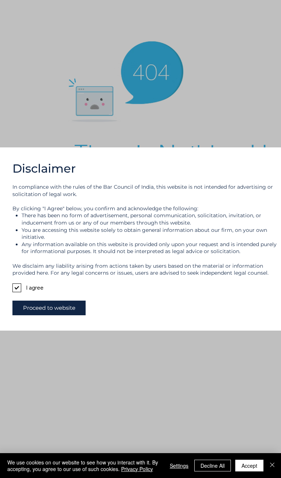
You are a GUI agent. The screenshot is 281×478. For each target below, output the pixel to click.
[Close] (272, 465)
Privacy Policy (137, 469)
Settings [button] (179, 465)
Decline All (213, 465)
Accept (249, 465)
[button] (49, 308)
